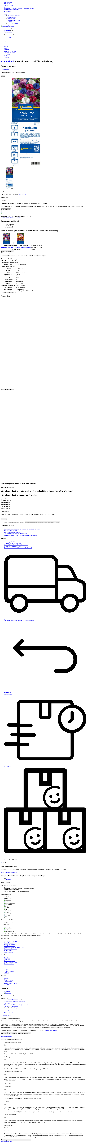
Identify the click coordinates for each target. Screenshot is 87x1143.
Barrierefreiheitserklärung (11, 1006)
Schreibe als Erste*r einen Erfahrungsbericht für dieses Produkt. (42, 522)
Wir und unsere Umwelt (10, 983)
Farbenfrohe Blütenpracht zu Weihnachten (15, 533)
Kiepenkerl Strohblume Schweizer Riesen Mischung (16, 247)
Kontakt (9, 21)
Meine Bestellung (9, 943)
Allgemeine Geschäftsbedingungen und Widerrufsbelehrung (20, 1005)
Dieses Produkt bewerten (7, 487)
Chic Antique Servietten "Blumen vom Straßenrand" (18, 548)
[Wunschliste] (5, 40)
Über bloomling (8, 980)
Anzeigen (3, 518)
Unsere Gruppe (8, 981)
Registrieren (7, 959)
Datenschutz (7, 1003)
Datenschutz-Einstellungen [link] (11, 1008)
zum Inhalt (7, 3)
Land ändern (14, 996)
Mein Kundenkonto (9, 946)
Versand (7, 11)
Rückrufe (6, 973)
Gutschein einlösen (9, 964)
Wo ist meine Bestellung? (14, 15)
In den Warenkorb (5, 209)
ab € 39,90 (19, 8)
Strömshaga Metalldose (10, 542)
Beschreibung (6, 253)
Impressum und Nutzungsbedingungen (14, 1001)
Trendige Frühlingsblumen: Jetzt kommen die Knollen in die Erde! (22, 529)
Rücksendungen (11, 17)
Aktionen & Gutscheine (10, 949)
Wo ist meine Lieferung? (10, 962)
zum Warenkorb (8, 5)
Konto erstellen (8, 38)
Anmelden (7, 958)
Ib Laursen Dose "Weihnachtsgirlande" (14, 543)
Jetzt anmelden (8, 32)
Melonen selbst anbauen (10, 530)
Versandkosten (11, 18)
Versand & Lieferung (9, 944)
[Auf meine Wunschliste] (1, 211)
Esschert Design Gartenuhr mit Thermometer (16, 545)
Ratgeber (6, 969)
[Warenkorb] (45, 42)
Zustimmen (4, 1033)
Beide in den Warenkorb (7, 251)
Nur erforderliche (13, 1033)
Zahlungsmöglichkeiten (13, 20)
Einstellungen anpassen (24, 1033)
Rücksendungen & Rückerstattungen (14, 947)
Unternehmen (7, 1010)
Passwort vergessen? (9, 961)
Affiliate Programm (9, 971)
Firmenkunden (8, 950)
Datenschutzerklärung (51, 1030)
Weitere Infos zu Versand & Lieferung (11, 217)
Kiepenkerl (7, 61)
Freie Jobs (7, 984)
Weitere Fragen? (8, 952)
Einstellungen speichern (7, 1140)
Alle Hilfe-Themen (12, 23)
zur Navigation (8, 2)
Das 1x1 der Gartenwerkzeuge (12, 532)
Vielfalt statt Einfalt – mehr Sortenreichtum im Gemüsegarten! (20, 535)
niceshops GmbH (13, 999)
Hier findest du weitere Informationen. (11, 872)
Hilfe (5, 14)
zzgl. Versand (22, 194)
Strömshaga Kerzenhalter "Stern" (13, 546)
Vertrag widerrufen (6, 1015)
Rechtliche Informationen (9, 292)
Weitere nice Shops (9, 1012)
